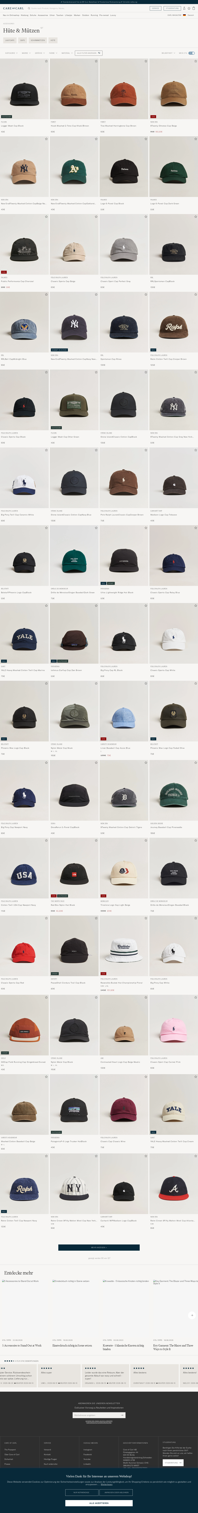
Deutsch (191, 15)
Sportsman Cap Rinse (111, 359)
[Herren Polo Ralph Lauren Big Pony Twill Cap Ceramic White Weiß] (24, 477)
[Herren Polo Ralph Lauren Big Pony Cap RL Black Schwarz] (124, 633)
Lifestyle (68, 15)
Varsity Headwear (109, 744)
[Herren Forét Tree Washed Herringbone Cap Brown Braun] (124, 89)
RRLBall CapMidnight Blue (14, 359)
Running (94, 15)
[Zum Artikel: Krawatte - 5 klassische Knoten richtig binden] (126, 1315)
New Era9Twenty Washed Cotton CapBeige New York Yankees (23, 203)
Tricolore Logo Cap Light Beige (115, 905)
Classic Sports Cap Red (12, 983)
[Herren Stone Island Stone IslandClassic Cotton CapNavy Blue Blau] (74, 477)
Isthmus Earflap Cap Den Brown (66, 670)
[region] (99, 1375)
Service (155, 8)
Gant (3, 666)
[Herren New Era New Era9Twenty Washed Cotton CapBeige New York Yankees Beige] (24, 166)
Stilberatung (172, 8)
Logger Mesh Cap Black (12, 126)
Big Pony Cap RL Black (112, 670)
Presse (7, 1464)
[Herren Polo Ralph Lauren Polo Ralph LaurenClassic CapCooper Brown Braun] (124, 477)
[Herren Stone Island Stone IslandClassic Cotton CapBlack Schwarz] (124, 400)
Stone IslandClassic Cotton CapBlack (119, 437)
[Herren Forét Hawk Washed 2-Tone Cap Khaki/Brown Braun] (74, 89)
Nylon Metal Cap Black (62, 1062)
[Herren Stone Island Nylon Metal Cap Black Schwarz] (74, 1025)
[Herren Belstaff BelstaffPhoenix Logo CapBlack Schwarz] (24, 555)
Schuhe (33, 15)
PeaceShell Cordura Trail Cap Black (68, 983)
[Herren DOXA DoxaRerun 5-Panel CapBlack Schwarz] (74, 790)
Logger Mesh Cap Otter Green (65, 437)
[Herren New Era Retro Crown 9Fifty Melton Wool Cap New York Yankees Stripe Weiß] (74, 1183)
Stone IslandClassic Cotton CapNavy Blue (71, 514)
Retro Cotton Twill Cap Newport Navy (19, 1220)
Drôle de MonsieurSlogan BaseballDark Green (73, 592)
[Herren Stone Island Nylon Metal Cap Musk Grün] (74, 711)
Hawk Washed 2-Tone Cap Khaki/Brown (70, 126)
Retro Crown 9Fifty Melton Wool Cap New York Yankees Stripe (73, 1220)
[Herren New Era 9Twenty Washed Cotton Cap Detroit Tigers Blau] (124, 790)
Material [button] (66, 53)
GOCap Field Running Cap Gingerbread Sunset (23, 1062)
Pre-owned (104, 15)
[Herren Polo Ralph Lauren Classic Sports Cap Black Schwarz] (24, 400)
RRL (2, 355)
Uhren (52, 15)
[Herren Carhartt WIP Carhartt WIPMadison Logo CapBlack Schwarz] (124, 1183)
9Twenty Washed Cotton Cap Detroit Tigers (121, 827)
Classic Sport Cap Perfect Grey (116, 281)
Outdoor (85, 15)
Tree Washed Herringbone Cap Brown (118, 126)
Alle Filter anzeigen (87, 53)
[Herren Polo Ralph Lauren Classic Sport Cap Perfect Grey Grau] (124, 244)
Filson (4, 122)
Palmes (104, 200)
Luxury (113, 15)
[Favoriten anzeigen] (188, 8)
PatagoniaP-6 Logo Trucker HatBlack (69, 1141)
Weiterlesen (106, 1484)
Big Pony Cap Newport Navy (14, 827)
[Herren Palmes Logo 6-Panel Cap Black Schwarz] (124, 166)
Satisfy (54, 979)
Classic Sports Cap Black (13, 437)
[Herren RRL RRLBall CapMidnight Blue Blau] (24, 322)
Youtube (87, 1459)
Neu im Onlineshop (11, 15)
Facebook (88, 1454)
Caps (22, 40)
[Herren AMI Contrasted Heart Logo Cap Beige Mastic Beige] (124, 1025)
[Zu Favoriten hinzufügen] (46, 62)
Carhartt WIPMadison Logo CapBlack (119, 1220)
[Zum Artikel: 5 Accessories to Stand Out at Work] (25, 1315)
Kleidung (24, 15)
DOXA (53, 823)
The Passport (10, 1449)
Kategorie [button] (10, 53)
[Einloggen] (184, 8)
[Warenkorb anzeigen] (194, 8)
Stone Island (106, 433)
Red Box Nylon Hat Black (63, 905)
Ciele (3, 1058)
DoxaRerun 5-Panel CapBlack (65, 827)
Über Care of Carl (12, 1454)
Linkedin (87, 1464)
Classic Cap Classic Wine (113, 1141)
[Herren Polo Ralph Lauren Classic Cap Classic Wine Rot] (124, 1104)
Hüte (53, 40)
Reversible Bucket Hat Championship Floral (122, 983)
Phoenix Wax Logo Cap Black (15, 748)
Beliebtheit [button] (167, 53)
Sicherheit (8, 1459)
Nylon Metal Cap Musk (62, 748)
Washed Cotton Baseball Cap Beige (18, 1141)
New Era (4, 200)
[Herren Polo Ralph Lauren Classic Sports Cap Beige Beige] (74, 244)
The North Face (57, 901)
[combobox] (191, 15)
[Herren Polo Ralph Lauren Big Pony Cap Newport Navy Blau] (24, 790)
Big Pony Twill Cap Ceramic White (17, 514)
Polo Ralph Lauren (59, 277)
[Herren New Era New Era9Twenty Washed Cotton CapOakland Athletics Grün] (74, 166)
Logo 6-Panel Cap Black (112, 203)
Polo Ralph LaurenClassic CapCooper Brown (122, 514)
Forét (53, 122)
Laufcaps (9, 40)
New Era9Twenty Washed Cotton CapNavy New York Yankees (73, 359)
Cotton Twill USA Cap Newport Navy (18, 905)
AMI (102, 1058)
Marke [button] (25, 53)
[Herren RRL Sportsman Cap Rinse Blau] (124, 322)
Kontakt (47, 1454)
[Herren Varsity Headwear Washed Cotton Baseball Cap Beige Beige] (24, 1104)
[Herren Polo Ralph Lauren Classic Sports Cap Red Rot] (24, 946)
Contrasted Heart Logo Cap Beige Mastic (120, 1062)
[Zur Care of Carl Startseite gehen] (13, 8)
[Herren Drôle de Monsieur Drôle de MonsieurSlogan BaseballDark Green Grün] (74, 555)
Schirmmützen (38, 40)
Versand (47, 1449)
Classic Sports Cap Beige (63, 281)
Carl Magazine (174, 15)
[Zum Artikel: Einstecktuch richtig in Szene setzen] (76, 1315)
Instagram (88, 1449)
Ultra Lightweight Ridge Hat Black (117, 592)
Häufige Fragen (50, 1459)
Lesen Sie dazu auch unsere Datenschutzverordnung (99, 1422)
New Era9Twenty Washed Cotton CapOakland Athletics (72, 203)
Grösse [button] (38, 53)
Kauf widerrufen (51, 1464)
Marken (77, 15)
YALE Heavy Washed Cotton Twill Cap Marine (23, 670)
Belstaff (5, 589)
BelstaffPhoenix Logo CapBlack (16, 592)
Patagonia (105, 589)
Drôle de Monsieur (59, 589)
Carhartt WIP (106, 1217)
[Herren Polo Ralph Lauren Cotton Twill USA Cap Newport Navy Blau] (24, 868)
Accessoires (43, 15)
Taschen (59, 15)
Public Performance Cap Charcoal (17, 281)
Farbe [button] (52, 53)
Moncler (105, 901)
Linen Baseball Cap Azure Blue (115, 748)
